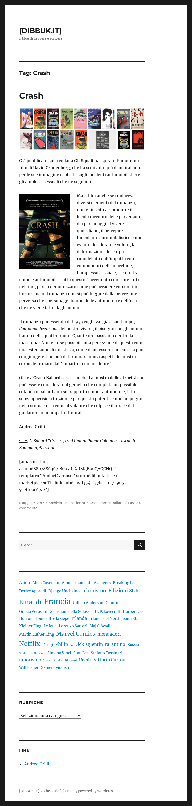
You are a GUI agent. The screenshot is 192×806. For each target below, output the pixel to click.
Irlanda (79, 618)
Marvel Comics (75, 633)
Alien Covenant (46, 583)
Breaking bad (125, 583)
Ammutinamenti (77, 583)
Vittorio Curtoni (110, 660)
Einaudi (30, 602)
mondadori (109, 634)
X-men (47, 667)
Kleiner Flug (30, 626)
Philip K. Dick (70, 644)
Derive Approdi (32, 591)
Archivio (55, 503)
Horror (25, 618)
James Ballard (112, 503)
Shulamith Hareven (32, 653)
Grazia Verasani (33, 611)
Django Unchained (65, 591)
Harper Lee (133, 611)
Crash (31, 96)
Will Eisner (29, 667)
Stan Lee (81, 653)
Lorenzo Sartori (73, 626)
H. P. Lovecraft (108, 611)
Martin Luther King (36, 634)
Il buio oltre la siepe (51, 618)
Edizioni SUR (123, 591)
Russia (133, 644)
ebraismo (95, 591)
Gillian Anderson (88, 603)
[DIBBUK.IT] (40, 30)
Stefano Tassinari (106, 653)
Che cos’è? (52, 791)
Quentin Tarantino (105, 644)
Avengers (102, 583)
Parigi (47, 644)
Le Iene (50, 626)
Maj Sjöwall (100, 626)
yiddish (62, 667)
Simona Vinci (59, 653)
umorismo (30, 660)
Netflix (29, 644)
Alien (24, 582)
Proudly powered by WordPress (90, 791)
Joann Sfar (130, 618)
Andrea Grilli (36, 763)
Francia (57, 601)
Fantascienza (74, 503)
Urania (85, 660)
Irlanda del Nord (104, 618)
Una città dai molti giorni (60, 660)
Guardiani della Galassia (71, 611)
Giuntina (114, 603)
